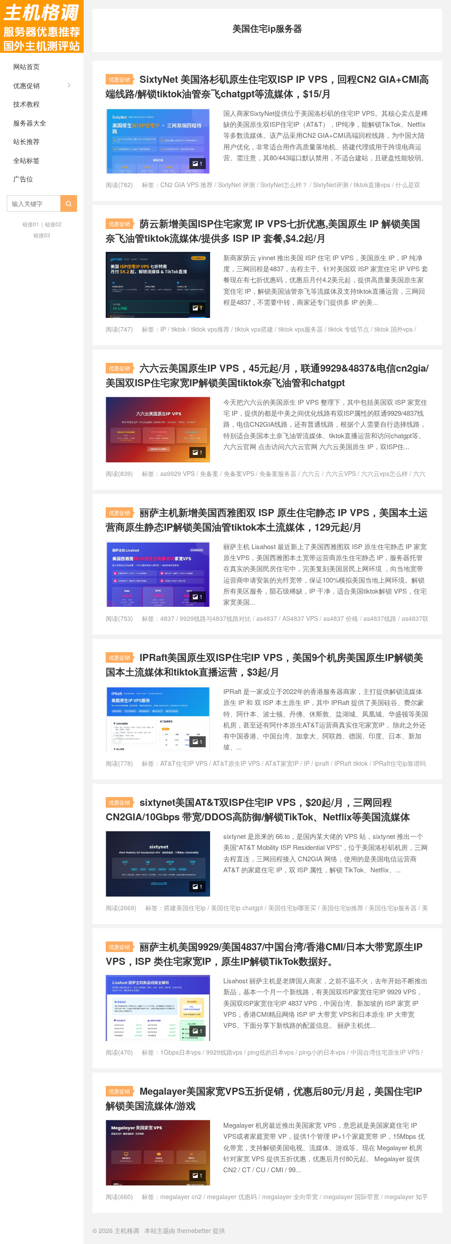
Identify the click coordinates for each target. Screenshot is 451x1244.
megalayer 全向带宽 (290, 1196)
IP (163, 329)
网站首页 (26, 66)
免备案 (209, 473)
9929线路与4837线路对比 (215, 618)
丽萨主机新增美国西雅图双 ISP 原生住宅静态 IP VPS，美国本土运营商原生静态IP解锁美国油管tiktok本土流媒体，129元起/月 (267, 519)
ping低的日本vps (271, 1052)
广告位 (23, 178)
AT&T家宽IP (282, 763)
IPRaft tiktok (351, 763)
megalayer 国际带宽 (351, 1196)
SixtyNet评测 (330, 184)
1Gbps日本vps (180, 1052)
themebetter (194, 1230)
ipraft (322, 763)
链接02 (53, 224)
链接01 (30, 224)
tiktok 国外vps (393, 329)
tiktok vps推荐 (210, 329)
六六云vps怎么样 (384, 473)
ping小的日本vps (322, 1052)
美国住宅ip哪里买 (292, 907)
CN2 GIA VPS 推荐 (186, 184)
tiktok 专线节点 (348, 329)
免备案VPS (239, 473)
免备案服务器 (277, 473)
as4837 (266, 618)
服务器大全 (29, 122)
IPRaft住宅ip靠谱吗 (399, 763)
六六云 (311, 473)
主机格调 (42, 26)
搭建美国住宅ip (185, 907)
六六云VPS (340, 473)
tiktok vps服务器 (300, 329)
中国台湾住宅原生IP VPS (385, 1052)
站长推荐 (26, 141)
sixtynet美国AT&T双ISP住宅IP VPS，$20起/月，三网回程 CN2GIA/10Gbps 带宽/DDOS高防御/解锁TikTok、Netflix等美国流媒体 (258, 809)
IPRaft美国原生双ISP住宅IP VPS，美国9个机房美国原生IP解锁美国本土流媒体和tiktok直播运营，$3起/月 (264, 664)
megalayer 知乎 (406, 1196)
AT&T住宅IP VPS (183, 763)
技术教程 (26, 103)
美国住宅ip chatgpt (237, 907)
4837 (167, 618)
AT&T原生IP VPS (236, 763)
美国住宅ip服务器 (393, 907)
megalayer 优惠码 (232, 1196)
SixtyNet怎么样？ (284, 184)
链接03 (41, 235)
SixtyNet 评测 (236, 184)
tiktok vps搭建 (254, 329)
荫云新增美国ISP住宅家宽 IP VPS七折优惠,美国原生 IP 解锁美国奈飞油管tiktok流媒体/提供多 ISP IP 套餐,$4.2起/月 (263, 230)
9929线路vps (224, 1052)
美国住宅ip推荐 (342, 907)
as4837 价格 (340, 618)
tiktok (178, 329)
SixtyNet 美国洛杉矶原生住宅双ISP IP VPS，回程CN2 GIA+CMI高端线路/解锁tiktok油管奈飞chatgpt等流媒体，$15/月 (267, 86)
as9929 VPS (177, 473)
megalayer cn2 (181, 1196)
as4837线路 (379, 618)
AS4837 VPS (300, 618)
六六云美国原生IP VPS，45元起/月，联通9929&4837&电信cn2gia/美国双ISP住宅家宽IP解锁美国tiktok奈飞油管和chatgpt (267, 375)
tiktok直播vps (372, 184)
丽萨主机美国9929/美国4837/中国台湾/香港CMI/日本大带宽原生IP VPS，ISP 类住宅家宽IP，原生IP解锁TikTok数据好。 (264, 953)
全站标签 (26, 160)
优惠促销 (26, 85)
